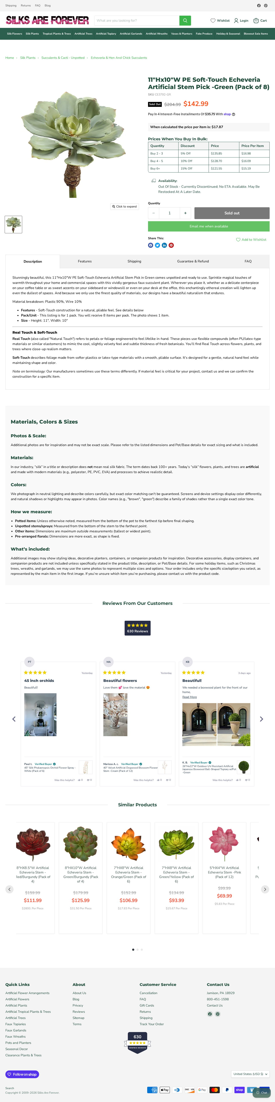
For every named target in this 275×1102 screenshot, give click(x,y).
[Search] (185, 21)
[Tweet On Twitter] (157, 245)
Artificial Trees (83, 33)
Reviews (79, 1012)
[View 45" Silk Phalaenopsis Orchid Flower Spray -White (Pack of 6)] (86, 767)
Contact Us (215, 1005)
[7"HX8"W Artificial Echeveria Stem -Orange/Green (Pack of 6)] (128, 844)
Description (33, 261)
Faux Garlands (15, 1030)
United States (248, 1074)
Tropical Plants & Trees (57, 33)
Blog (48, 5)
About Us (79, 993)
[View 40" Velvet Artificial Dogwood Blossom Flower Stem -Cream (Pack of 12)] (165, 767)
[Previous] (14, 719)
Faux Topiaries (15, 1024)
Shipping (11, 5)
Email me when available (209, 226)
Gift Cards (147, 1005)
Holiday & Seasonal (228, 33)
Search (9, 1088)
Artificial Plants (16, 1005)
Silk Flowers (14, 33)
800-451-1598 (218, 999)
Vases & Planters (181, 33)
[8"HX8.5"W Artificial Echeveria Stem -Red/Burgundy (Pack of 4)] (32, 844)
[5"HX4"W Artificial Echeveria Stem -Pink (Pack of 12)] (224, 844)
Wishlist (223, 20)
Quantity (154, 203)
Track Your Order (152, 1024)
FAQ (37, 5)
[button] (40, 714)
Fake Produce (204, 33)
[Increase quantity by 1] (185, 213)
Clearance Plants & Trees (23, 1055)
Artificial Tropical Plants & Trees (28, 1012)
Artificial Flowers (17, 999)
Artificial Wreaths (157, 33)
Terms (77, 1024)
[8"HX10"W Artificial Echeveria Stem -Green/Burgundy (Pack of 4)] (80, 844)
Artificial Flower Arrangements (27, 993)
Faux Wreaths (15, 1036)
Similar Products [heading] (137, 804)
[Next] (261, 719)
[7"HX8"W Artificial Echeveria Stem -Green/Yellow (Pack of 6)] (176, 844)
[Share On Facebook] (150, 245)
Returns (26, 5)
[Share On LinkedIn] (164, 245)
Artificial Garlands (131, 33)
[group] (33, 878)
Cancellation (148, 993)
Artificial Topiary (106, 33)
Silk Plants (32, 33)
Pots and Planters (18, 1043)
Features (85, 261)
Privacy (78, 1005)
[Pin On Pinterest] (171, 245)
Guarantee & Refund (193, 261)
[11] (13, 224)
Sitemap (78, 1018)
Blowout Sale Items (256, 33)
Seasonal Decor (16, 1049)
